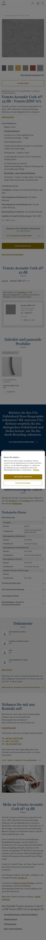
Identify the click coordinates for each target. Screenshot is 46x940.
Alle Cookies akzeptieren (23, 477)
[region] (23, 470)
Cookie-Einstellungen (23, 483)
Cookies (36, 470)
